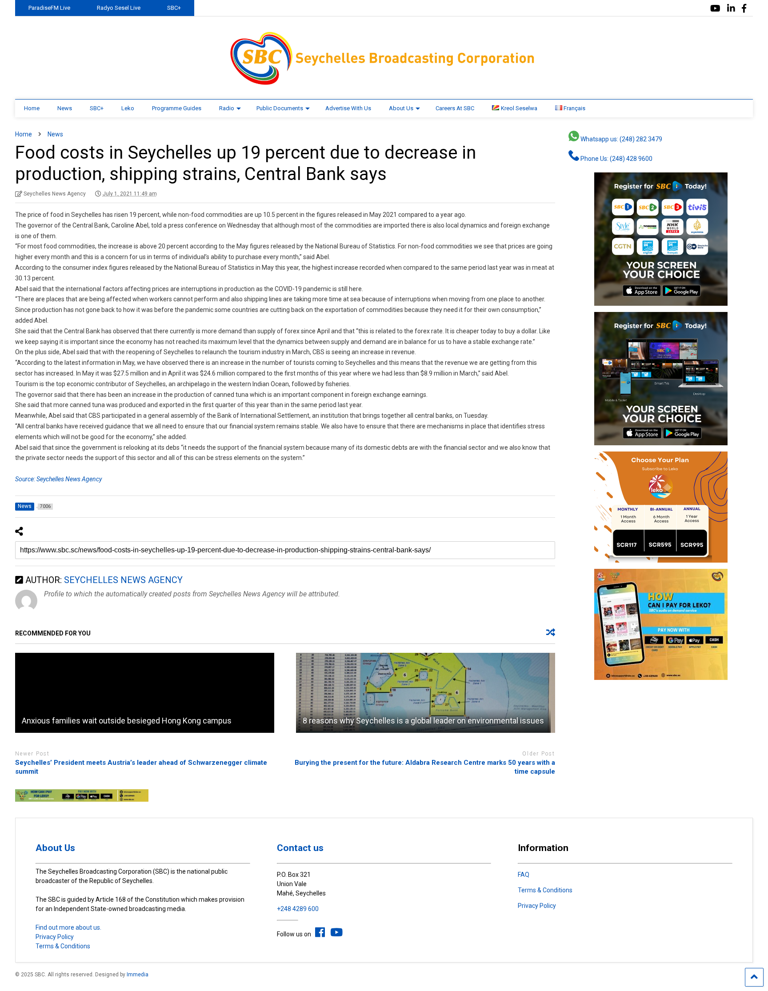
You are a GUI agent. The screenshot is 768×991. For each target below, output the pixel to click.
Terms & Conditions (63, 946)
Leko (127, 108)
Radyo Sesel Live (118, 7)
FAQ (523, 874)
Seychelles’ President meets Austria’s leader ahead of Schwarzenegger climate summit (141, 767)
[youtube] (715, 8)
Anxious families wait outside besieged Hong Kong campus (127, 720)
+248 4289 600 (298, 908)
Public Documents (279, 108)
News (64, 108)
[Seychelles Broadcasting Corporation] (384, 83)
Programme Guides (176, 108)
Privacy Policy (55, 936)
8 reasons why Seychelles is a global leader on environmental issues (423, 720)
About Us (401, 108)
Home (32, 108)
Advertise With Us (348, 108)
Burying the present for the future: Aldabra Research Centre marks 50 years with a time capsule (425, 767)
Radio (226, 108)
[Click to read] (144, 693)
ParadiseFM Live (49, 7)
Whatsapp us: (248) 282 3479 (620, 139)
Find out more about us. (68, 927)
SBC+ (174, 7)
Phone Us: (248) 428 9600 (615, 158)
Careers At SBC (455, 108)
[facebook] (744, 8)
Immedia (137, 974)
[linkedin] (731, 8)
